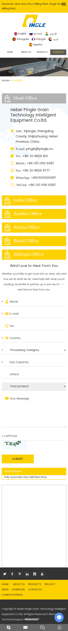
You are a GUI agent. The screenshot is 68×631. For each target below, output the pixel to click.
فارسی (53, 34)
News (5, 590)
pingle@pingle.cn (39, 148)
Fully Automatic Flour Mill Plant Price (25, 477)
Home (10, 52)
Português (23, 39)
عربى (55, 39)
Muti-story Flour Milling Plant (31, 4)
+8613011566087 (43, 177)
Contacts (58, 52)
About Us (26, 52)
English (22, 34)
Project (50, 584)
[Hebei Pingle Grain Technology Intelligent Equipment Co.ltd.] (34, 20)
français (41, 39)
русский (38, 34)
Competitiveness (12, 595)
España (37, 45)
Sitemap (53, 614)
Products (42, 52)
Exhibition (18, 590)
